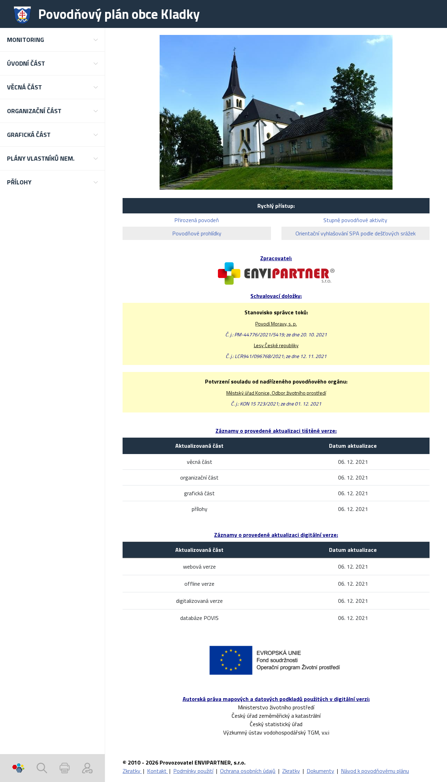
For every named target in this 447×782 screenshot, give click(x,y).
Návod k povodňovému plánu (375, 771)
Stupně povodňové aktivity (355, 220)
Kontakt (157, 771)
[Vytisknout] (64, 768)
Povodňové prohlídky (196, 233)
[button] (52, 39)
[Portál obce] (18, 768)
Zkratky (132, 771)
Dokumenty (320, 771)
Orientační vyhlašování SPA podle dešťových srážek (355, 233)
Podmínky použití (193, 771)
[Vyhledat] (42, 768)
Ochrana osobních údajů (248, 771)
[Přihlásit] (87, 768)
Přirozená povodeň (196, 220)
